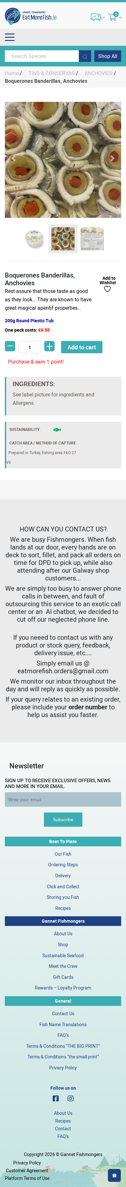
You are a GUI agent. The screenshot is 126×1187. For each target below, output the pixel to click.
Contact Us (63, 1013)
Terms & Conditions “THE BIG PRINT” (63, 1046)
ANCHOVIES (98, 73)
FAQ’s (63, 1035)
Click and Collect (63, 886)
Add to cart (82, 347)
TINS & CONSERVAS (51, 73)
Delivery (63, 875)
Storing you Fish (63, 897)
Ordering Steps (63, 864)
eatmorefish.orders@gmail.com (63, 670)
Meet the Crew (63, 966)
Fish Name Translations (63, 1024)
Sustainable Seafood (63, 955)
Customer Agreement (27, 1170)
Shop (63, 944)
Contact (63, 1128)
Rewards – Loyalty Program (63, 988)
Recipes (63, 908)
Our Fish (63, 854)
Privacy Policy (63, 1068)
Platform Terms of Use (27, 1178)
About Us (63, 933)
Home (11, 73)
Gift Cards (63, 977)
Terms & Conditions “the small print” (63, 1057)
